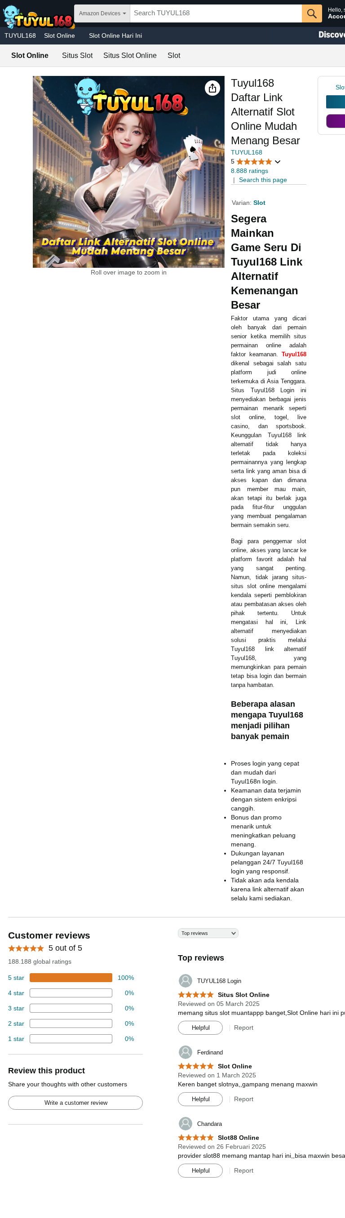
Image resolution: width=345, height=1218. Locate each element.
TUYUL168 (20, 35)
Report (243, 1027)
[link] (331, 87)
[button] (212, 88)
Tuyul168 (294, 354)
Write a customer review (75, 1102)
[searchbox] (216, 13)
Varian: (242, 202)
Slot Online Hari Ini (115, 35)
